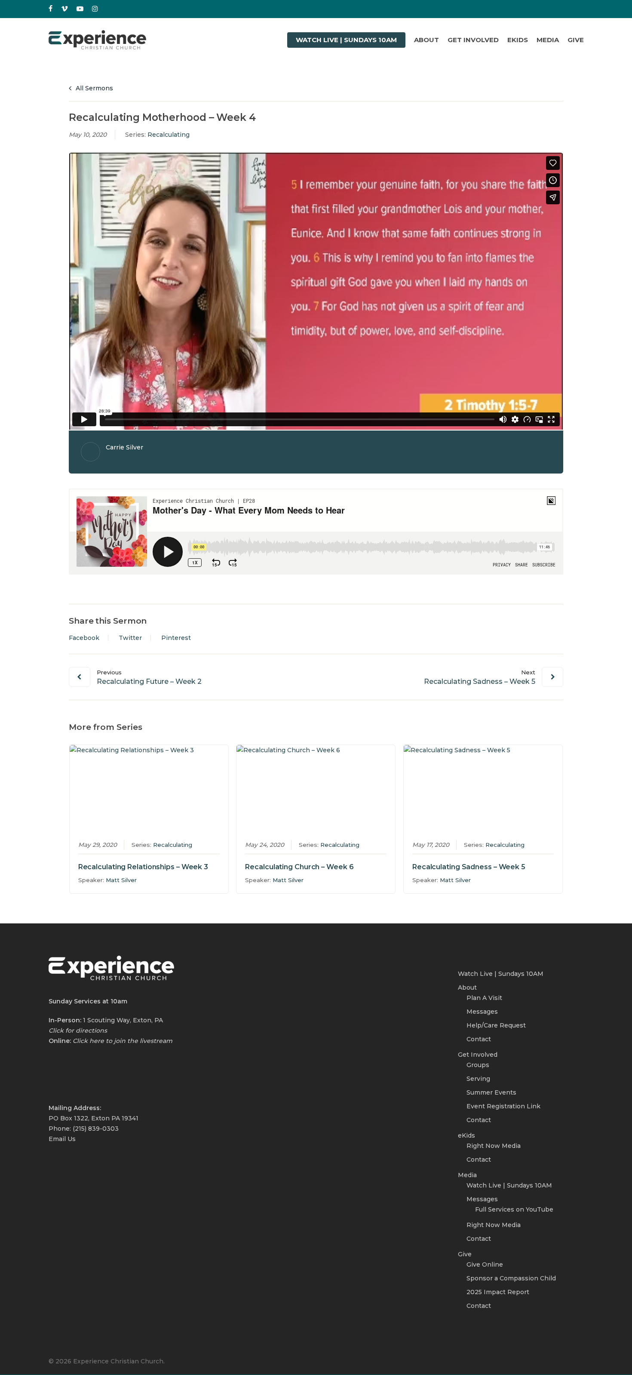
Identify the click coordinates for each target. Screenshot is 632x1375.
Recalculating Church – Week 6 (299, 867)
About (467, 987)
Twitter (130, 638)
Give (465, 1254)
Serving (478, 1079)
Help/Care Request (496, 1025)
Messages (482, 1011)
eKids (466, 1135)
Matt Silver (121, 880)
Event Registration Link (503, 1106)
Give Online (484, 1264)
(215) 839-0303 (96, 1128)
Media (467, 1175)
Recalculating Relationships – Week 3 (143, 867)
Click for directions (78, 1030)
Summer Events (491, 1092)
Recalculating (168, 134)
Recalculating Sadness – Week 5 (468, 867)
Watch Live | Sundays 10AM (500, 974)
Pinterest (176, 638)
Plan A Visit (484, 998)
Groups (477, 1065)
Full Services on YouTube (514, 1209)
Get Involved (477, 1054)
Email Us (62, 1139)
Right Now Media (493, 1146)
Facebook (84, 638)
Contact (478, 1039)
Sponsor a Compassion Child (511, 1278)
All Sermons (93, 88)
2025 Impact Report (497, 1292)
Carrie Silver (124, 447)
